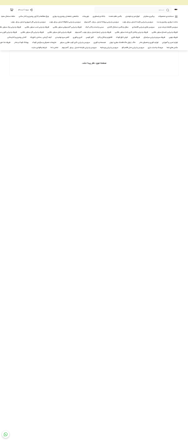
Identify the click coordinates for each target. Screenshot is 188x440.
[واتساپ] (5, 434)
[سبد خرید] (11, 9)
